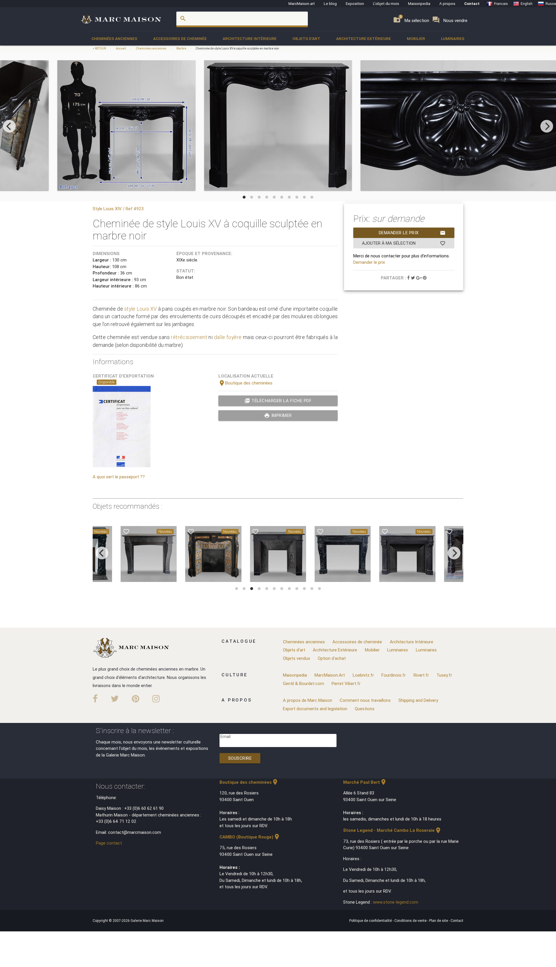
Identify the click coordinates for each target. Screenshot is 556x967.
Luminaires (452, 38)
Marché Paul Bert (365, 782)
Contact (472, 3)
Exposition (355, 3)
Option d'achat (332, 658)
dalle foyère (228, 337)
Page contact (109, 843)
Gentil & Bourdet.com (303, 683)
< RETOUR (100, 48)
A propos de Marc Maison (307, 700)
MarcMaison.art (301, 3)
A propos (447, 3)
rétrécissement (189, 337)
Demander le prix (412, 233)
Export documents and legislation (315, 708)
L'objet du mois (386, 3)
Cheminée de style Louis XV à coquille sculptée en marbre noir (237, 48)
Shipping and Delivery (418, 700)
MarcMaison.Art (329, 675)
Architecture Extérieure (363, 38)
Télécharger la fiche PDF (278, 401)
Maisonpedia (419, 3)
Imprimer (278, 415)
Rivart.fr (421, 675)
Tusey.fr (444, 675)
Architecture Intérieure (250, 38)
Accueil (121, 48)
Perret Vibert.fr (346, 683)
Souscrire (240, 758)
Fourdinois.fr (393, 675)
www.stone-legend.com (395, 902)
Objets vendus (296, 658)
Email (225, 736)
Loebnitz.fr (363, 675)
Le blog (330, 3)
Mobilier (416, 38)
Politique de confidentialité (371, 920)
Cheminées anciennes (114, 38)
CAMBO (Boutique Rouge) (250, 837)
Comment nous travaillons (365, 700)
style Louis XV (140, 308)
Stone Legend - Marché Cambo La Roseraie (392, 830)
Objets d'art (306, 38)
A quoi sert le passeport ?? (119, 476)
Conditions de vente (410, 920)
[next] (546, 126)
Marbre (181, 48)
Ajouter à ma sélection (404, 243)
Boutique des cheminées (245, 383)
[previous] (9, 126)
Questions (364, 708)
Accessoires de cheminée (180, 38)
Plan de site (439, 920)
